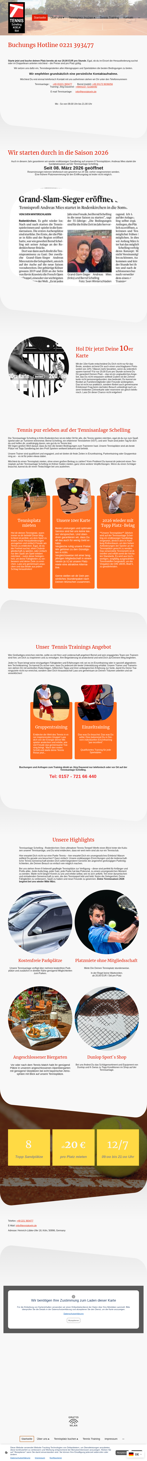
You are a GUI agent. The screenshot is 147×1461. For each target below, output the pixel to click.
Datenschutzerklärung (74, 1313)
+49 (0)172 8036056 (102, 84)
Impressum (40, 1458)
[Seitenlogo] (14, 17)
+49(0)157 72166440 (86, 87)
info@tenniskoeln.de (86, 91)
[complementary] (135, 1454)
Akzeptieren (73, 1320)
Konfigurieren (56, 1458)
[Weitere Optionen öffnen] (139, 18)
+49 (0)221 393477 (62, 84)
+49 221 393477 (25, 1221)
